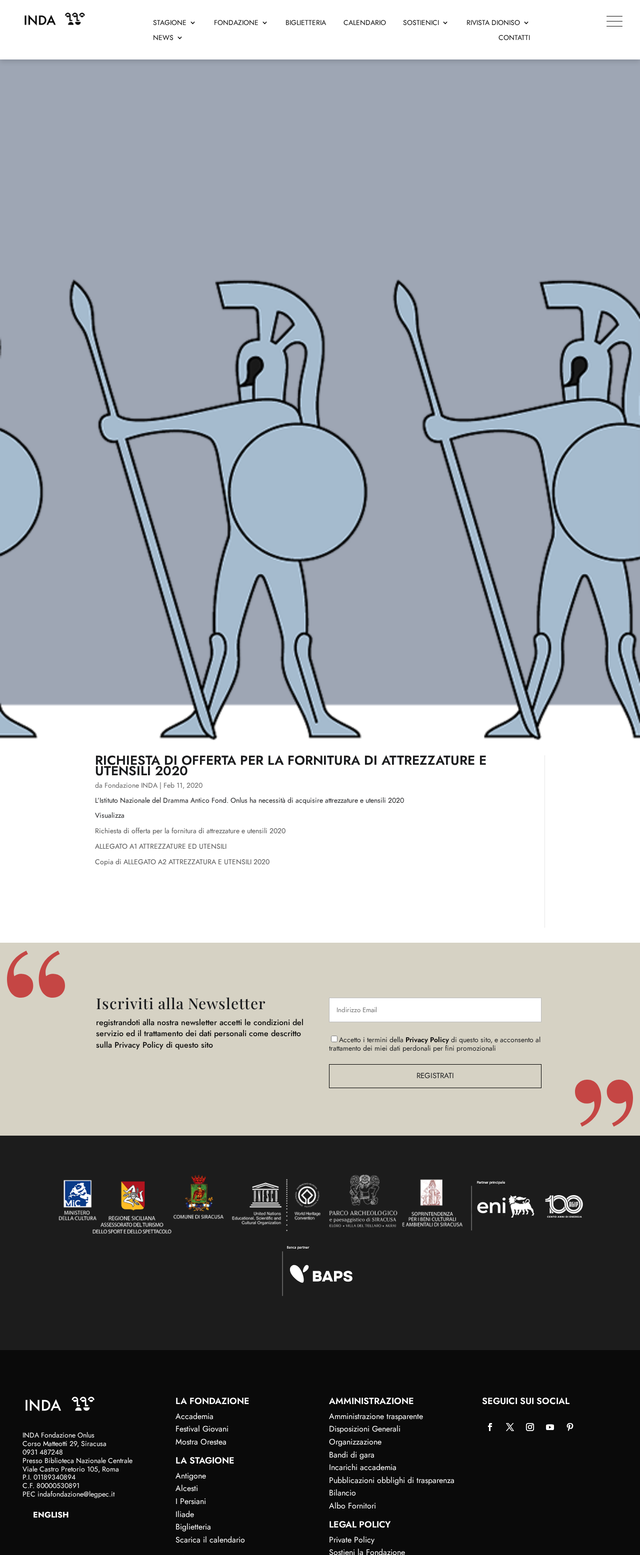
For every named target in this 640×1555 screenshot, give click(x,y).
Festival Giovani (202, 1429)
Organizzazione (355, 1442)
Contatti (514, 38)
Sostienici (421, 23)
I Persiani (191, 1501)
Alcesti (187, 1488)
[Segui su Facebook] (490, 1427)
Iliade (185, 1514)
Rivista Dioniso (493, 23)
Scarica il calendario (210, 1540)
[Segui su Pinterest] (570, 1427)
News (163, 38)
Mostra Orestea (201, 1442)
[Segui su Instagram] (530, 1427)
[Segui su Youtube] (550, 1427)
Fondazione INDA (131, 785)
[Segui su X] (510, 1427)
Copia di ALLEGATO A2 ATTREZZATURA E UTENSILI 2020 (182, 862)
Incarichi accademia (362, 1467)
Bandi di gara (351, 1455)
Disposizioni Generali (364, 1429)
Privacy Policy (427, 1040)
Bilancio (342, 1493)
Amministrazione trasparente (376, 1416)
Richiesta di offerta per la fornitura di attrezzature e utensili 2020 (190, 831)
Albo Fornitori (352, 1506)
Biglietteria (306, 23)
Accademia (195, 1416)
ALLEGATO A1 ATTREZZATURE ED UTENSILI (160, 846)
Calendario (365, 23)
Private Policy (351, 1540)
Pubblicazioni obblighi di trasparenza (391, 1480)
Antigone (191, 1476)
